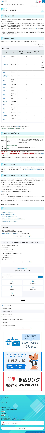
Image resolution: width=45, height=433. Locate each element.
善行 (4, 98)
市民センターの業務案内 (7, 314)
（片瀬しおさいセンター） (5, 75)
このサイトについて (5, 397)
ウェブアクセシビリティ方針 (7, 399)
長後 (4, 90)
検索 (40, 277)
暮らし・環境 (6, 4)
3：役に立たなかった (7, 251)
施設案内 (18, 126)
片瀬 (4, 72)
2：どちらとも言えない (8, 249)
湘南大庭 (5, 101)
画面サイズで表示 (41, 44)
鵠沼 (4, 108)
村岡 (4, 119)
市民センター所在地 (33, 28)
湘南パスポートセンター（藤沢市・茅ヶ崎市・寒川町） (13, 319)
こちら (30, 151)
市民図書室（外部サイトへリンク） (9, 221)
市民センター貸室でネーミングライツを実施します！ (13, 219)
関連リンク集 (4, 402)
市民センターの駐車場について (8, 214)
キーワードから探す (7, 274)
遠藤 (4, 87)
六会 (4, 56)
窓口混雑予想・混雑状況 (7, 308)
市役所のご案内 (22, 428)
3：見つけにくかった (7, 259)
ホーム (2, 4)
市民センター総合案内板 (7, 311)
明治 (4, 80)
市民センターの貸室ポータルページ (32, 169)
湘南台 (4, 105)
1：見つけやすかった (7, 255)
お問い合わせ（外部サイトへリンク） (22, 236)
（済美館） (5, 115)
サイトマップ (4, 405)
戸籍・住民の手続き (12, 4)
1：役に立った (6, 247)
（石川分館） (5, 64)
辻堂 (4, 94)
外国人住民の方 (5, 322)
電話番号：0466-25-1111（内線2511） (10, 233)
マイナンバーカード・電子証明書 (9, 325)
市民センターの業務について (8, 212)
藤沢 (4, 112)
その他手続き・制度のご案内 (8, 316)
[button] (36, 1)
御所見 (4, 84)
